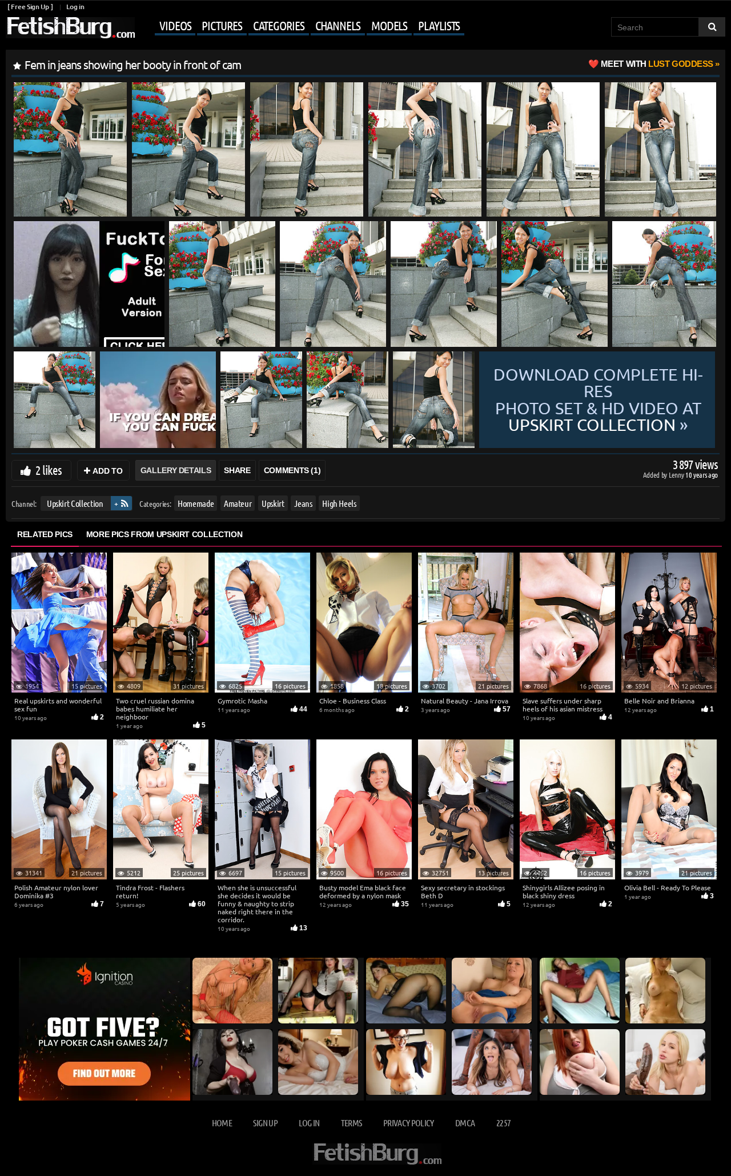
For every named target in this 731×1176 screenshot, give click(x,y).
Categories (278, 25)
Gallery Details (175, 470)
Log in (75, 6)
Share (237, 470)
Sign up (265, 1122)
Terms (351, 1122)
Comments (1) (292, 470)
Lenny (677, 474)
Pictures (222, 25)
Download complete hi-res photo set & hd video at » (598, 400)
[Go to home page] (70, 27)
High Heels (339, 503)
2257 (503, 1122)
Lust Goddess (657, 64)
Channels (337, 25)
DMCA (465, 1122)
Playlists (439, 25)
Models (389, 25)
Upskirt (273, 503)
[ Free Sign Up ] (30, 6)
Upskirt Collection (75, 503)
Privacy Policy (408, 1122)
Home (222, 1122)
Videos (175, 25)
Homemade (196, 503)
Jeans (303, 503)
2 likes (48, 469)
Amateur (238, 503)
